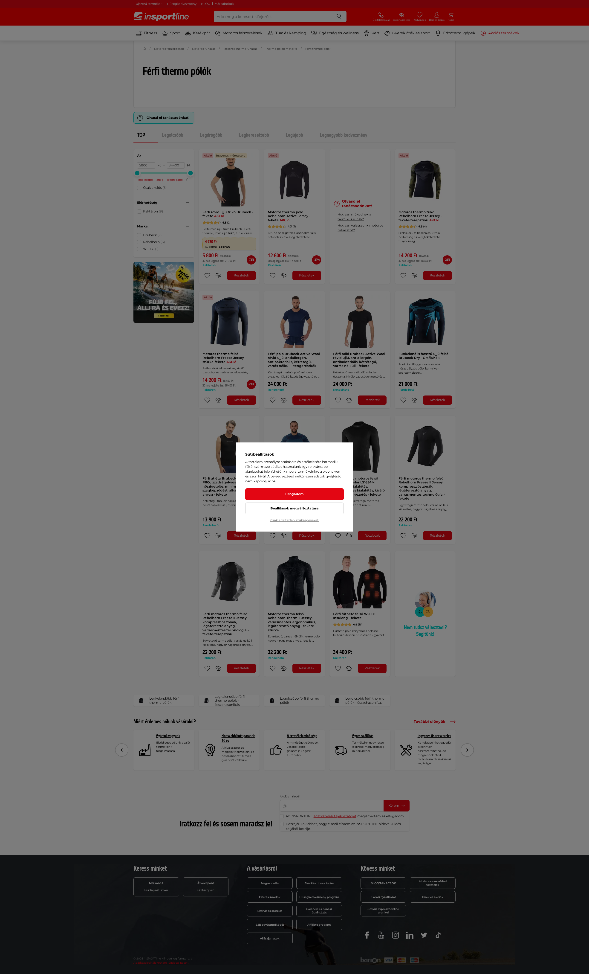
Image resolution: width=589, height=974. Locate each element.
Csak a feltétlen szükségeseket (294, 520)
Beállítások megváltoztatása (294, 508)
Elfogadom (294, 494)
